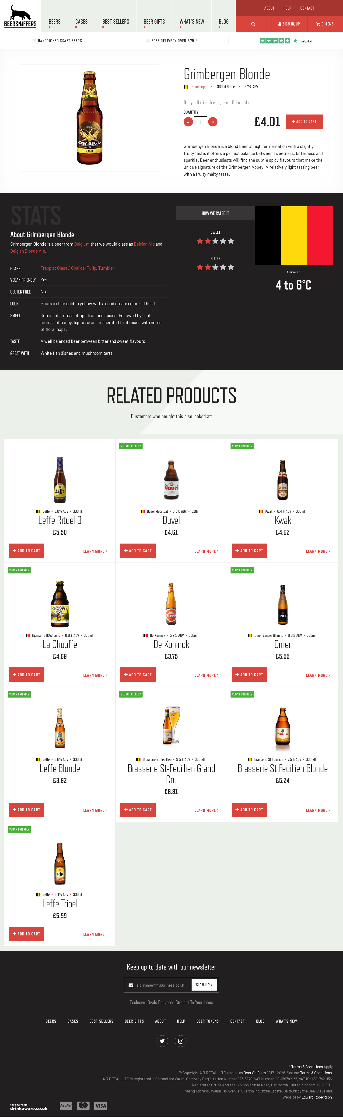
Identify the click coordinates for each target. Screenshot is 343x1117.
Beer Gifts (154, 21)
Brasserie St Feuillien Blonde (283, 768)
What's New (192, 21)
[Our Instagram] (180, 1040)
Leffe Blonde (60, 768)
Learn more (94, 551)
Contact (307, 8)
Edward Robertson (316, 1097)
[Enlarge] (89, 118)
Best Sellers (115, 21)
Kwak (282, 520)
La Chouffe (60, 644)
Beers (55, 21)
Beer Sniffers (255, 1072)
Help (287, 8)
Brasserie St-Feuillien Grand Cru (171, 774)
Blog (224, 21)
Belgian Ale (144, 244)
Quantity (191, 112)
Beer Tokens (208, 1021)
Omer (282, 644)
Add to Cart (306, 121)
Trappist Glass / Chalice (63, 268)
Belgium (82, 244)
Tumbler (106, 268)
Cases (81, 21)
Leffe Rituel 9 (59, 520)
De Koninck (171, 644)
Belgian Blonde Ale (27, 251)
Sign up (203, 984)
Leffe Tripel (59, 903)
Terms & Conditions (307, 1066)
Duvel (171, 520)
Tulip (91, 268)
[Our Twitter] (162, 1040)
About (269, 8)
